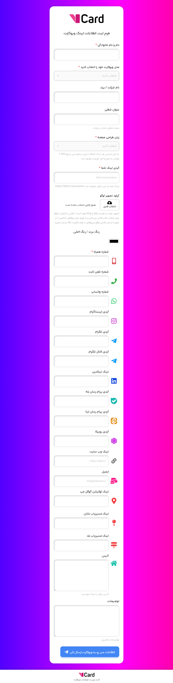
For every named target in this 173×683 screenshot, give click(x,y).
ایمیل (105, 472)
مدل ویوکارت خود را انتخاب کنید (98, 67)
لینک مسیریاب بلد (98, 536)
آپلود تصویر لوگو (109, 196)
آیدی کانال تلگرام (99, 352)
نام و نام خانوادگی (107, 45)
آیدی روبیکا (102, 432)
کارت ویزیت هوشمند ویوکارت (87, 679)
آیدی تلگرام (102, 332)
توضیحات (113, 601)
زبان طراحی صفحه (107, 137)
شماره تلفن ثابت (99, 272)
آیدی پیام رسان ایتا (97, 412)
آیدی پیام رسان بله (97, 392)
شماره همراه (100, 252)
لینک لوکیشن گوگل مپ (94, 492)
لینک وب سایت (99, 452)
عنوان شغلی (112, 110)
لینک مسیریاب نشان (96, 514)
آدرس (105, 556)
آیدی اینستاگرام (99, 312)
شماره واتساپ (100, 292)
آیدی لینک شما (109, 168)
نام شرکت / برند (109, 88)
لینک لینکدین (100, 372)
